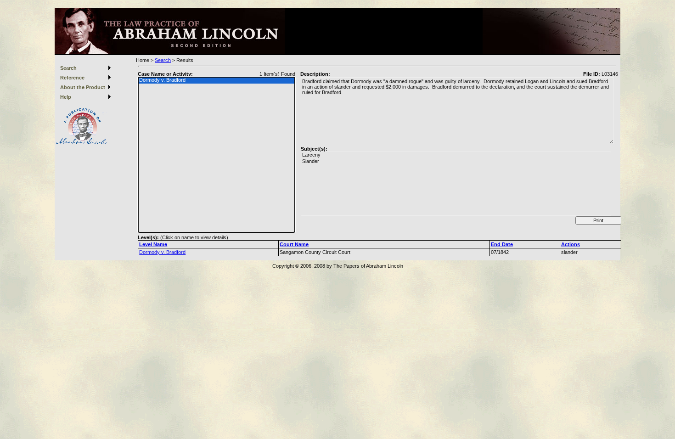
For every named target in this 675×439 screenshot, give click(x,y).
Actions (570, 244)
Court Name (294, 244)
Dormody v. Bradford (162, 252)
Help (65, 97)
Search (68, 68)
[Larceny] (456, 155)
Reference (72, 77)
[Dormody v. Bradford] (216, 80)
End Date (502, 244)
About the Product (82, 87)
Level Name (153, 244)
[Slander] (456, 161)
